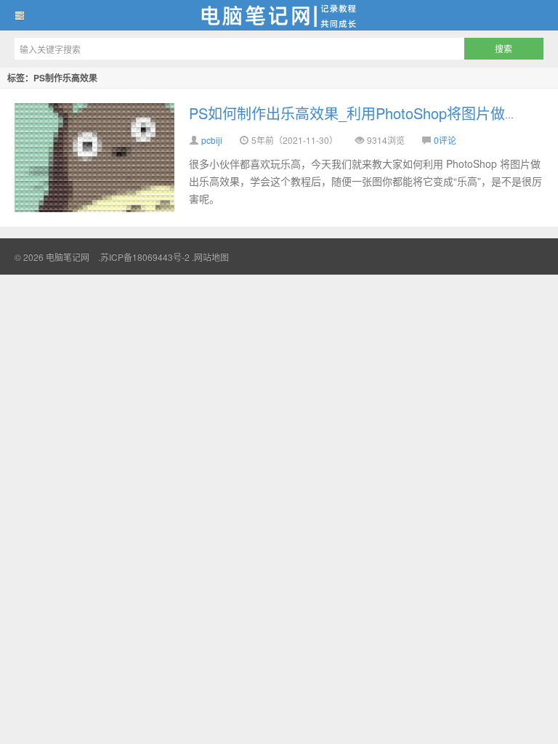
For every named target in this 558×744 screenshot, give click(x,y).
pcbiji (211, 140)
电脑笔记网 (279, 15)
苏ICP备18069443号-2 (145, 257)
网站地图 (211, 257)
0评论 (445, 140)
